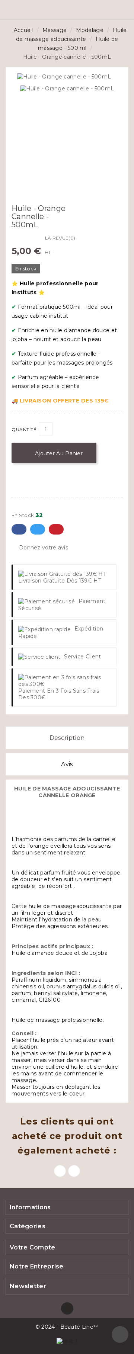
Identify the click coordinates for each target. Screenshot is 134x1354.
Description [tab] (67, 737)
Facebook (19, 529)
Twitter (37, 529)
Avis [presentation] (67, 764)
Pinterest (56, 529)
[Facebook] (67, 1308)
